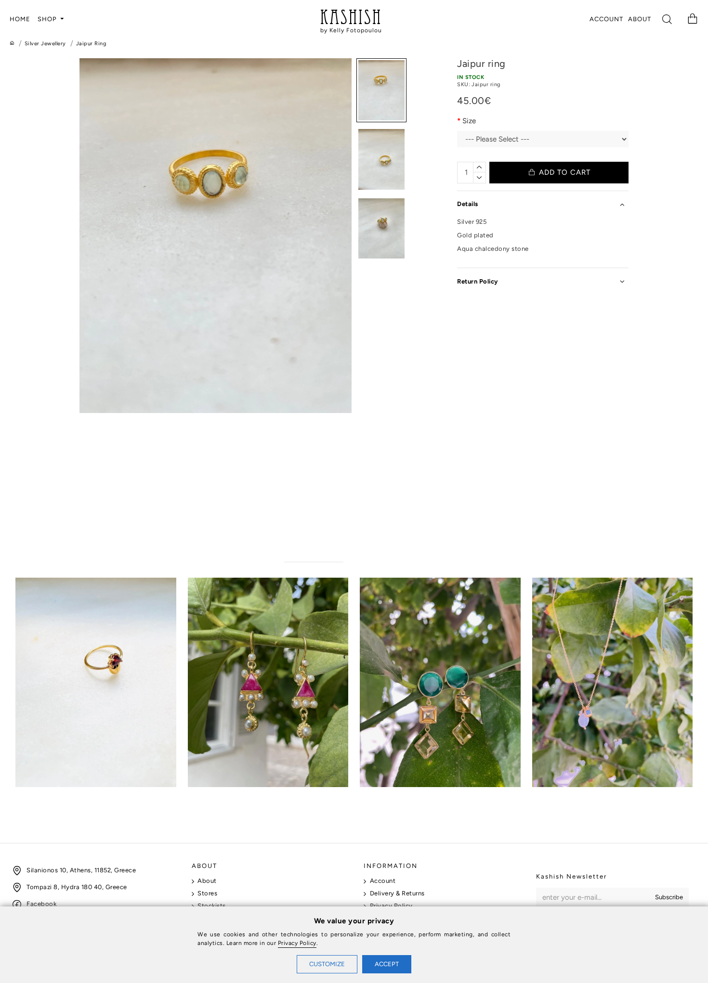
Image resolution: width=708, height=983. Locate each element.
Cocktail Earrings (389, 796)
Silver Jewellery (45, 43)
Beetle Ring (34, 796)
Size (469, 120)
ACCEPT (387, 964)
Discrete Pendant (561, 796)
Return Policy (477, 281)
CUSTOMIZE (327, 964)
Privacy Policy (297, 943)
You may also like (313, 552)
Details (467, 203)
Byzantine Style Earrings (229, 796)
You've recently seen (388, 552)
